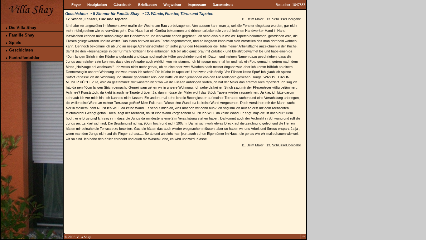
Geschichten (20, 50)
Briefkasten (147, 5)
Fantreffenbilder (24, 57)
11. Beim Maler (252, 19)
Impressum (197, 5)
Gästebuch (123, 5)
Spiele (14, 42)
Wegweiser (172, 5)
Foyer (76, 5)
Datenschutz (223, 5)
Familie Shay (21, 35)
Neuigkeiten (97, 5)
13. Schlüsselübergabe (283, 19)
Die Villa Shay (22, 27)
